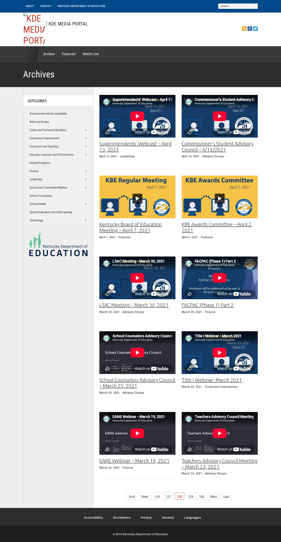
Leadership (36, 179)
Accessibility (93, 517)
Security (168, 517)
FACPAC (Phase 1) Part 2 (208, 305)
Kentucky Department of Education (81, 6)
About (30, 6)
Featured (68, 54)
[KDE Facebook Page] (249, 28)
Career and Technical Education (48, 130)
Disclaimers (122, 517)
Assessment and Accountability (48, 113)
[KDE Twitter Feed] (255, 28)
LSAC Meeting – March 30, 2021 (134, 305)
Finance (34, 171)
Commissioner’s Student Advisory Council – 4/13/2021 (217, 146)
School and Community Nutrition (48, 187)
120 (201, 496)
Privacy (146, 517)
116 (157, 496)
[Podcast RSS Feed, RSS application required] (244, 28)
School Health (38, 204)
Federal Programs (40, 163)
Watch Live (91, 54)
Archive (49, 54)
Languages (192, 517)
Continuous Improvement (44, 138)
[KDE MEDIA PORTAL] (34, 28)
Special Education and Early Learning (51, 212)
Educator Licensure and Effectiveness (52, 154)
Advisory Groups (39, 121)
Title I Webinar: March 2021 (212, 380)
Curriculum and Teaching (44, 146)
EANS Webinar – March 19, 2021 (134, 461)
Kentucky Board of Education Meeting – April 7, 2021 (130, 227)
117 (168, 496)
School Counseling (41, 195)
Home (31, 54)
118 (179, 496)
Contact (46, 6)
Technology (36, 220)
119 (190, 496)
